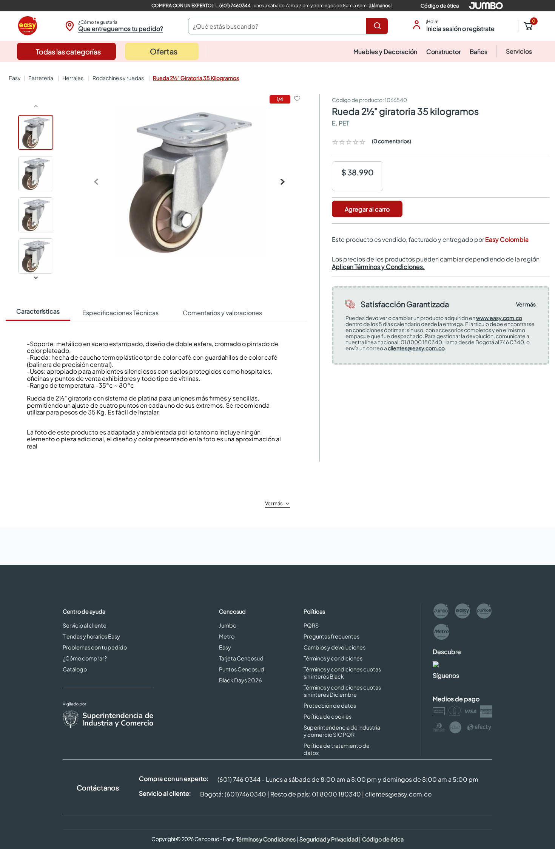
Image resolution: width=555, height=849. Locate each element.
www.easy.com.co (499, 317)
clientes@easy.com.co (416, 348)
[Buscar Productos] (379, 26)
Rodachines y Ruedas (118, 77)
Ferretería (40, 77)
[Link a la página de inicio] (14, 78)
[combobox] (288, 26)
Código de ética (440, 6)
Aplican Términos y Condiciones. (378, 267)
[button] (113, 26)
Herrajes (72, 77)
